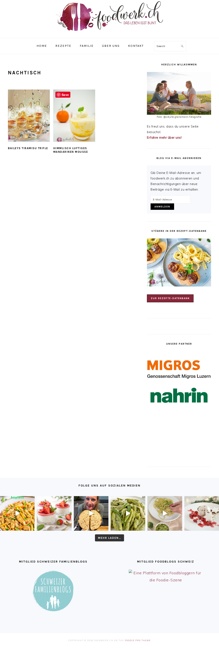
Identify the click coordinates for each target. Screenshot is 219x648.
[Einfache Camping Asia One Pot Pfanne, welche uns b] (17, 513)
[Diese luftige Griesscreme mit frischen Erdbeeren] (54, 513)
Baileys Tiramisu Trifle (28, 148)
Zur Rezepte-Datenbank (170, 298)
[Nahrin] (179, 395)
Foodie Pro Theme (138, 640)
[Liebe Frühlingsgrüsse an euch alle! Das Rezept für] (128, 513)
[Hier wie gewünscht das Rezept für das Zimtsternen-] (201, 513)
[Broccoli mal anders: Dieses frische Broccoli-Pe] (164, 513)
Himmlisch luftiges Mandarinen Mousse (70, 150)
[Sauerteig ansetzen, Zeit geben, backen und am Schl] (91, 513)
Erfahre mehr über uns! (164, 138)
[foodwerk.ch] (109, 33)
